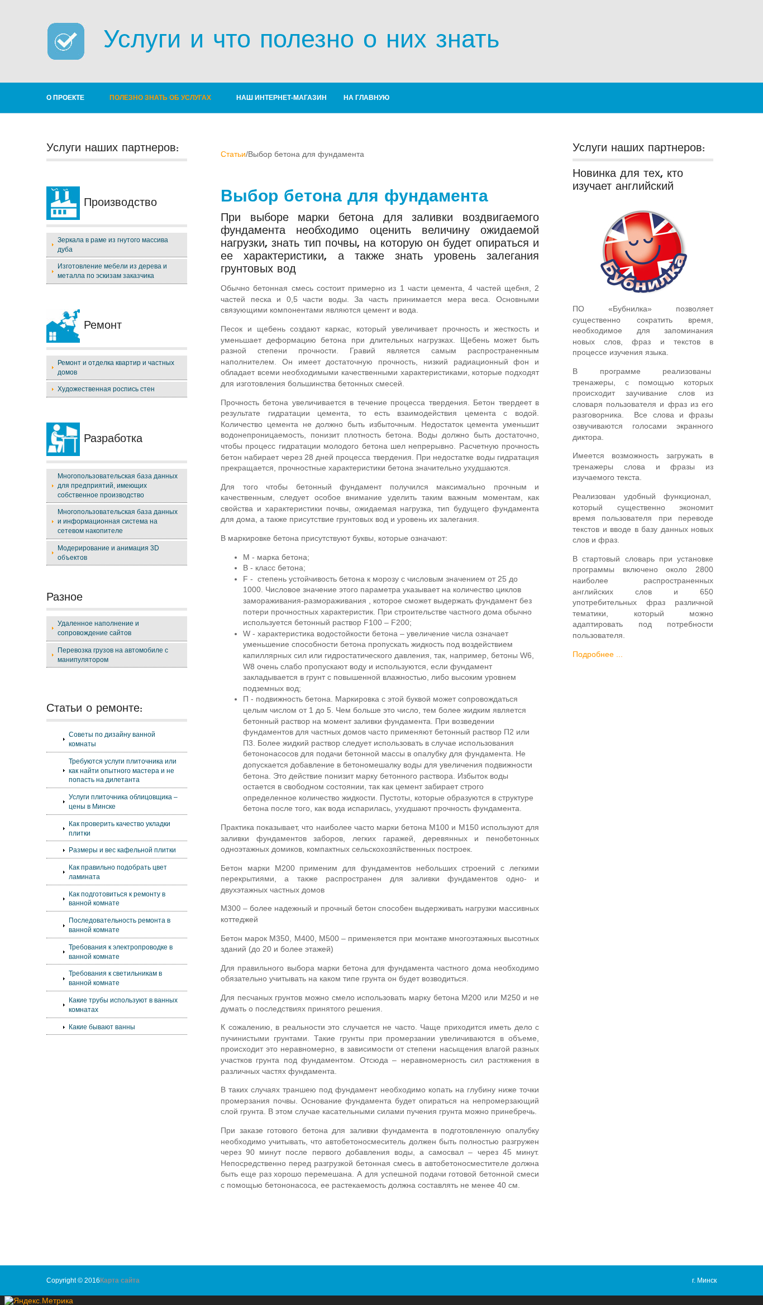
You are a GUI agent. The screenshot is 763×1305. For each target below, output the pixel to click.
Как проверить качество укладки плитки (119, 828)
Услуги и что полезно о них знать (292, 39)
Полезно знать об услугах (160, 98)
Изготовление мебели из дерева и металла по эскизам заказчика (112, 271)
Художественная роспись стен (106, 389)
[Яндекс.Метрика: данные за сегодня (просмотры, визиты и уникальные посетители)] (38, 1300)
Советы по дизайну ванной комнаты (112, 739)
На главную (366, 98)
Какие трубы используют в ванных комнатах (123, 1005)
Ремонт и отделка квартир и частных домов (116, 367)
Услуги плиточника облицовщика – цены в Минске (123, 801)
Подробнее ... (598, 654)
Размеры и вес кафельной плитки (122, 850)
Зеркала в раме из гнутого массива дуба (113, 244)
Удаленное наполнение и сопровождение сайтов (98, 628)
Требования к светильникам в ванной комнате (115, 978)
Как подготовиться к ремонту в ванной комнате (117, 899)
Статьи (233, 154)
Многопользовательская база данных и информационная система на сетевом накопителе (118, 521)
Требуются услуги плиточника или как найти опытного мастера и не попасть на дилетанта (123, 770)
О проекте (65, 98)
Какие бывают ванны (102, 1027)
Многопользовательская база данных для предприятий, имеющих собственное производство (118, 485)
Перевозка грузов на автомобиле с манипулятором (113, 655)
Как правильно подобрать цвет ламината (118, 872)
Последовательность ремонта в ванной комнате (119, 925)
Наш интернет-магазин (281, 98)
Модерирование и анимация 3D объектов (108, 553)
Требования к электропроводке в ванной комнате (121, 952)
